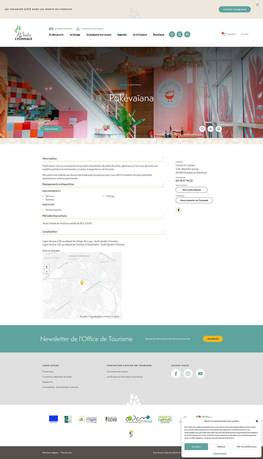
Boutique (158, 34)
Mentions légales (220, 453)
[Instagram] (188, 373)
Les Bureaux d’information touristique (125, 377)
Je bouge (75, 34)
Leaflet (84, 316)
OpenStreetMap (96, 316)
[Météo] (187, 34)
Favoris (232, 34)
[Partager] (210, 129)
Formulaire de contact (117, 371)
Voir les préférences (247, 446)
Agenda (122, 34)
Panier (244, 34)
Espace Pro (47, 382)
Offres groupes (63, 29)
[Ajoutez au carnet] (202, 129)
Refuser (221, 446)
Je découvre (56, 34)
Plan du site (66, 452)
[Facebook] (179, 210)
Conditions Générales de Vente (57, 377)
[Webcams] (180, 34)
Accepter (196, 446)
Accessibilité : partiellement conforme (60, 387)
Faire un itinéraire (51, 250)
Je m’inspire (140, 34)
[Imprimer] (219, 129)
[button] (256, 421)
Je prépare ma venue (98, 34)
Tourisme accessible (92, 29)
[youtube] (200, 373)
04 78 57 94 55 (184, 180)
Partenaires (47, 371)
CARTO (116, 316)
